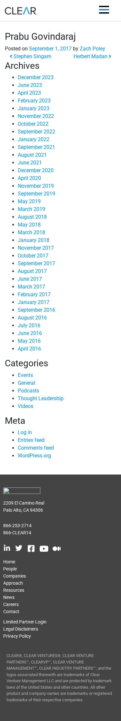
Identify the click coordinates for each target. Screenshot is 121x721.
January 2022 (33, 139)
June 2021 (30, 163)
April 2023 (29, 93)
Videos (25, 406)
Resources (13, 590)
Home (9, 561)
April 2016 (29, 349)
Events (25, 375)
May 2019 (29, 201)
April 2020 (29, 178)
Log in (25, 432)
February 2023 (34, 101)
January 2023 (33, 108)
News (9, 597)
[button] (104, 11)
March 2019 (31, 209)
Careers (11, 604)
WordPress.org (34, 456)
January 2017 (33, 302)
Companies (14, 576)
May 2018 (29, 225)
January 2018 (33, 240)
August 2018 (32, 217)
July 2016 (29, 325)
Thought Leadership (41, 398)
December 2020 (36, 170)
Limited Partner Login (24, 621)
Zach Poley (92, 49)
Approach (13, 583)
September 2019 (36, 194)
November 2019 (36, 186)
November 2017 (36, 248)
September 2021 (36, 147)
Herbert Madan (91, 56)
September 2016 (36, 310)
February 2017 (34, 294)
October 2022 (33, 124)
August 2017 (32, 271)
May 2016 (29, 341)
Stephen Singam (31, 56)
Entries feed (31, 440)
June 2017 (30, 279)
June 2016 (30, 333)
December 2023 (36, 77)
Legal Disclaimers (20, 629)
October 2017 (33, 256)
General (26, 383)
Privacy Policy (17, 636)
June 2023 (30, 85)
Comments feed (36, 448)
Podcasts (28, 391)
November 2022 (36, 116)
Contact (11, 611)
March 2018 (31, 232)
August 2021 (32, 155)
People (10, 568)
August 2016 (32, 318)
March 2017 (31, 287)
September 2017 (36, 263)
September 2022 (36, 132)
